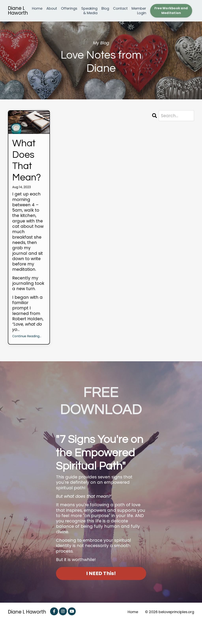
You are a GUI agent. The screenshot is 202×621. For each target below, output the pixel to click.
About (51, 8)
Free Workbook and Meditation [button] (171, 10)
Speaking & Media (89, 10)
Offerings (69, 8)
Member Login (139, 10)
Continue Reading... (26, 336)
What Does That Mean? (26, 160)
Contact (120, 8)
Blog (105, 8)
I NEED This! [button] (101, 573)
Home (37, 8)
